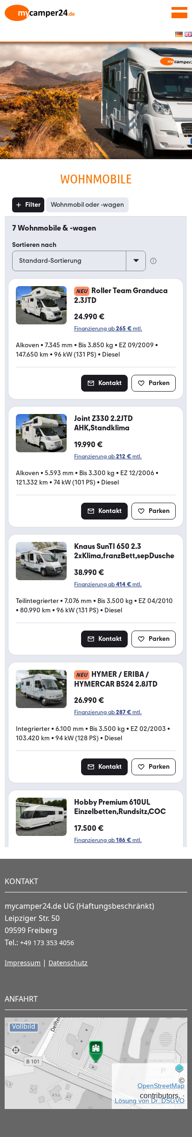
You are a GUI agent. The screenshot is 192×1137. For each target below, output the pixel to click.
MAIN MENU (179, 12)
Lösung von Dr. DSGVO (150, 1100)
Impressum (23, 962)
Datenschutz (68, 962)
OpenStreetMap (161, 1085)
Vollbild (23, 1026)
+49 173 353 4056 (47, 942)
